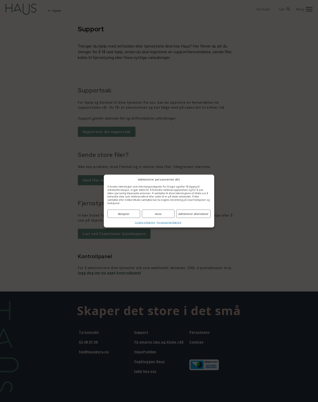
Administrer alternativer (193, 214)
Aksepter (124, 214)
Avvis (158, 214)
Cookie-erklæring (145, 222)
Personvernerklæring (169, 222)
